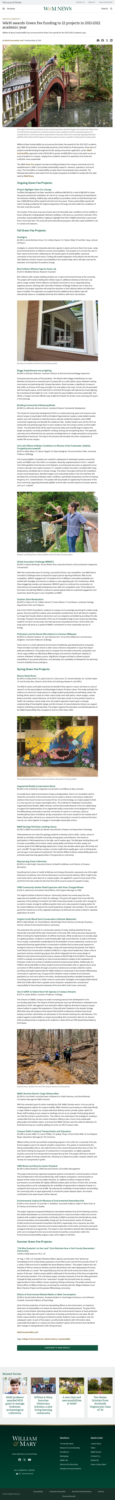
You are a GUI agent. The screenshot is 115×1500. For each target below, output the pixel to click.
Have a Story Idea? (106, 2)
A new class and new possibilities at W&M (71, 1400)
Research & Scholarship (70, 1448)
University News (66, 1444)
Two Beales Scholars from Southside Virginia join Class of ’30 (100, 1403)
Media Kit (91, 2)
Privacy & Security (68, 1496)
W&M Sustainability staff (14, 41)
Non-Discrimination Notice (82, 1492)
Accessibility (38, 1492)
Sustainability (64, 1339)
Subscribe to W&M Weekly (57, 1348)
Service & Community (11, 19)
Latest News (96, 1444)
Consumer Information (57, 1492)
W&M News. (29, 176)
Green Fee (30, 164)
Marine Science (51, 1339)
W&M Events (96, 1452)
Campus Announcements (70, 1469)
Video (93, 1448)
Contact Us (80, 2)
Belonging (64, 1456)
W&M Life (64, 1460)
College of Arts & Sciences (33, 1339)
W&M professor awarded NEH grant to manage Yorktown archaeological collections (15, 1405)
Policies (101, 1492)
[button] (107, 8)
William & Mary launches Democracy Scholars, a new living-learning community (43, 1405)
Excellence (64, 1452)
